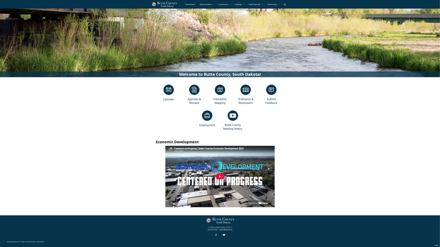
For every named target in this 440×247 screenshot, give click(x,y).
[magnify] (285, 5)
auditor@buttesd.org (225, 230)
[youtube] (224, 235)
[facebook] (216, 235)
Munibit (16, 242)
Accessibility (40, 242)
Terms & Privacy (31, 242)
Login (436, 245)
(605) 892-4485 (212, 230)
